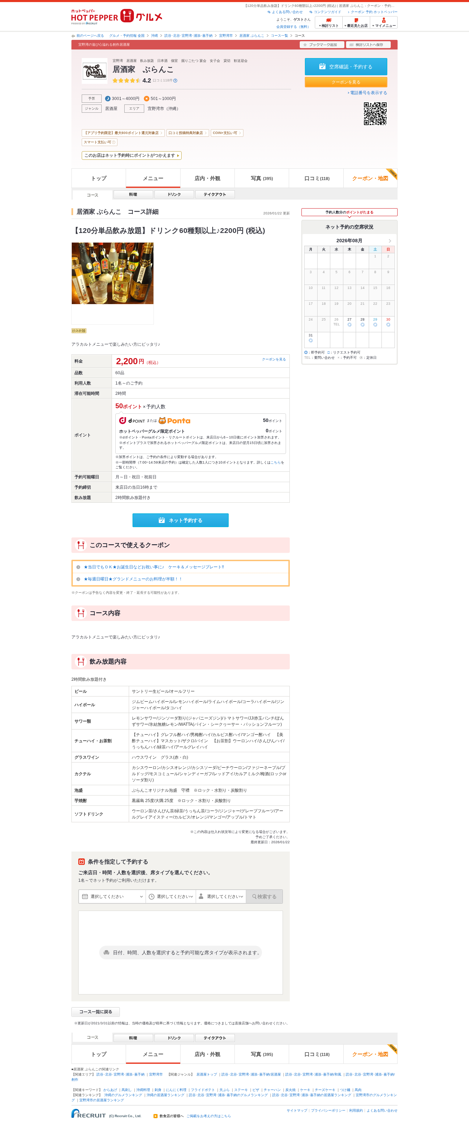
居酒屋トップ (206, 1074)
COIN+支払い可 (225, 133)
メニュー (153, 178)
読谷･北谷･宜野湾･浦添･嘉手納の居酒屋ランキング (311, 1095)
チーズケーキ (325, 1090)
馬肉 (358, 1090)
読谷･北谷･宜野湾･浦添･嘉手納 (188, 35)
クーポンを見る (346, 82)
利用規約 (356, 1110)
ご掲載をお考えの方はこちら (208, 1116)
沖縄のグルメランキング (123, 1095)
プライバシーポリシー (328, 1110)
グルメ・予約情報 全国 (127, 35)
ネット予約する (186, 520)
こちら (276, 462)
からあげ (110, 1090)
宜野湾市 (226, 35)
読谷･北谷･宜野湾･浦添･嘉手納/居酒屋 (251, 1074)
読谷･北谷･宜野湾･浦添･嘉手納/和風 (313, 1074)
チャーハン (272, 1090)
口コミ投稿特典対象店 (186, 133)
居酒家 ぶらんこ (251, 35)
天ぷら (224, 1090)
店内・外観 (207, 178)
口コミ (317, 178)
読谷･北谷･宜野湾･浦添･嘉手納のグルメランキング (228, 1095)
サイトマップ (297, 1110)
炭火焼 (290, 1090)
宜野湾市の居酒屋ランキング (101, 1100)
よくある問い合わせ (287, 12)
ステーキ (241, 1090)
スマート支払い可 (97, 142)
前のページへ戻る (90, 35)
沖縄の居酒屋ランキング (165, 1095)
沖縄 (154, 35)
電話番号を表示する (368, 92)
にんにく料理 (176, 1090)
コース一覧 (279, 35)
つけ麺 (345, 1090)
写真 (262, 178)
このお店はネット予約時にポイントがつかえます (129, 155)
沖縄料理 (143, 1090)
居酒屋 (111, 108)
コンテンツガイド (327, 12)
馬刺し (127, 1090)
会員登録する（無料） (293, 27)
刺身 (158, 1090)
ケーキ (305, 1090)
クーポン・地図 (370, 178)
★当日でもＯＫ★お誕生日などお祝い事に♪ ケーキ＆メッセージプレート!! (154, 567)
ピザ (255, 1090)
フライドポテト (203, 1090)
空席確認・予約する (351, 66)
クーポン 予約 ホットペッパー (374, 12)
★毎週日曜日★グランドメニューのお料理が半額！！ (133, 579)
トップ (98, 178)
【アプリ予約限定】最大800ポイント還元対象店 (121, 133)
